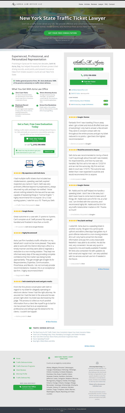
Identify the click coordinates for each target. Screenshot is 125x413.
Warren (72, 389)
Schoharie (74, 385)
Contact (112, 4)
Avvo (37, 205)
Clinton (49, 372)
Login (61, 410)
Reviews (94, 4)
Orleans (61, 383)
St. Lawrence (63, 387)
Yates (72, 392)
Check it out (49, 151)
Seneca (55, 387)
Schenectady (66, 385)
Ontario (49, 383)
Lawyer (100, 4)
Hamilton (62, 376)
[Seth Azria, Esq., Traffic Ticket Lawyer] (26, 4)
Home (81, 4)
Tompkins (60, 389)
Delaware (69, 372)
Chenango (72, 370)
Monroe (75, 379)
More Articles (90, 346)
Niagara (59, 381)
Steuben (71, 387)
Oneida (64, 381)
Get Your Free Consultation (62, 33)
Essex (59, 374)
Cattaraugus (69, 368)
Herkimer (69, 376)
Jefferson (50, 379)
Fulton (70, 374)
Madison (69, 379)
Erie (55, 374)
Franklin (64, 374)
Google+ (88, 144)
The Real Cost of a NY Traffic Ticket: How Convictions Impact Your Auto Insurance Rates (61, 332)
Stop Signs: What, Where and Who (44, 341)
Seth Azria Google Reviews (34, 227)
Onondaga (71, 381)
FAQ (106, 4)
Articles (87, 4)
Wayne (58, 392)
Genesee (50, 376)
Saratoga (58, 385)
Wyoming (64, 392)
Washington (51, 392)
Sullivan (49, 389)
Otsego (73, 383)
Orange (55, 383)
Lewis (55, 379)
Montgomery (51, 381)
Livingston (61, 379)
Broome (61, 368)
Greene (55, 376)
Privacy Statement (81, 409)
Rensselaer (50, 385)
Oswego (67, 383)
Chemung (64, 370)
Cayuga (49, 370)
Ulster (67, 389)
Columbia (55, 372)
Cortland (62, 372)
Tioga (55, 389)
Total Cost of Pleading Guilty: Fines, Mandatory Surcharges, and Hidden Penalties (59, 334)
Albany (49, 368)
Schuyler (49, 387)
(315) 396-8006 (39, 144)
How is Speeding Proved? (41, 339)
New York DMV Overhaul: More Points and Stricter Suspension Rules (55, 337)
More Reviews (52, 322)
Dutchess (50, 374)
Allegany (55, 368)
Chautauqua (56, 370)
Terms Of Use (71, 409)
